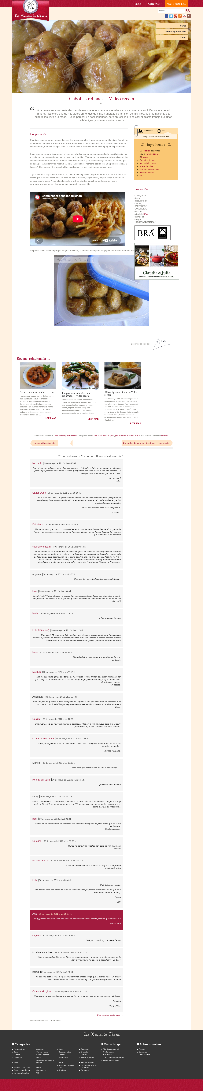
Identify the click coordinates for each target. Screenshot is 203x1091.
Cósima (36, 719)
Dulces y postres (65, 1052)
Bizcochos (85, 1049)
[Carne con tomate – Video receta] (38, 375)
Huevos (84, 1055)
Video (183, 37)
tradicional (130, 436)
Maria (35, 613)
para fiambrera (120, 436)
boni (34, 819)
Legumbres (18, 1057)
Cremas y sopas (42, 1052)
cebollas (146, 151)
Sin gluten (62, 1070)
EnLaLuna (37, 524)
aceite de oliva (146, 166)
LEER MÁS (50, 418)
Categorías (154, 3)
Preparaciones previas (22, 1067)
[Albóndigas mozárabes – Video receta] (122, 375)
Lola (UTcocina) (40, 630)
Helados (62, 1055)
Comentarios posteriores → (110, 1015)
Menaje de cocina (87, 1057)
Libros (38, 1057)
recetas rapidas (40, 860)
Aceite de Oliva (19, 1049)
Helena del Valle (41, 779)
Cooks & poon (108, 1052)
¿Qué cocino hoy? (176, 3)
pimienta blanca (147, 172)
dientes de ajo (148, 160)
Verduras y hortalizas (175, 31)
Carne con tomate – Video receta (37, 391)
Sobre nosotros (144, 1055)
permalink (164, 436)
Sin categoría (41, 1070)
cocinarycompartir (41, 546)
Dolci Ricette (107, 1055)
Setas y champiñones (22, 1070)
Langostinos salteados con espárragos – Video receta (76, 394)
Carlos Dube (39, 493)
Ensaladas (85, 1052)
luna (34, 591)
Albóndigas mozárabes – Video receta (120, 393)
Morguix (36, 672)
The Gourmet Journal (111, 1049)
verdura (137, 436)
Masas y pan (63, 1057)
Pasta (61, 1062)
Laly (34, 880)
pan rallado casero (148, 163)
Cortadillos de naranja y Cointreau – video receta (146, 443)
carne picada (151, 154)
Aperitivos (40, 1049)
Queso (38, 1067)
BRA (145, 214)
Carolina (36, 841)
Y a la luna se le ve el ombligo (113, 1057)
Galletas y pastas (42, 1055)
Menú (16, 1062)
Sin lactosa (85, 1070)
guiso (112, 436)
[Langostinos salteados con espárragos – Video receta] (80, 376)
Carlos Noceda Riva (43, 738)
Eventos (17, 1055)
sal (141, 175)
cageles (36, 935)
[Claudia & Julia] (156, 279)
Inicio (138, 3)
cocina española (104, 436)
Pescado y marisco (88, 1062)
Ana (34, 914)
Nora (35, 652)
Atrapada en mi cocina (111, 1060)
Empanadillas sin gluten (45, 443)
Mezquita (37, 463)
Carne (183, 26)
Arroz (61, 1049)
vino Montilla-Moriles (149, 169)
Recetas (142, 1049)
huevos (144, 157)
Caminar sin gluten (42, 991)
